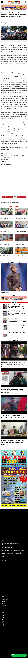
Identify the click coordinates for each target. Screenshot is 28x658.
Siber (9, 563)
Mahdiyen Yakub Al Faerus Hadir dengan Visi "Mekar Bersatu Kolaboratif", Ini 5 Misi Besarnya (6, 218)
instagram (5, 605)
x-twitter (5, 601)
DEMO (5, 159)
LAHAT (8, 159)
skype (4, 603)
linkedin (5, 609)
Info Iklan (20, 563)
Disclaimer (14, 563)
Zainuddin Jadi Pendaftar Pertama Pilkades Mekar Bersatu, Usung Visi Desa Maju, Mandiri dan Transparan (17, 320)
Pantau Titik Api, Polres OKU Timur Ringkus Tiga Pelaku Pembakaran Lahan (21, 257)
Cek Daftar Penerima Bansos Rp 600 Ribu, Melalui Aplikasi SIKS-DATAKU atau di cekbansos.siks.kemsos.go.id (16, 306)
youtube (5, 607)
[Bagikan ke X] (7, 157)
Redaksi (5, 563)
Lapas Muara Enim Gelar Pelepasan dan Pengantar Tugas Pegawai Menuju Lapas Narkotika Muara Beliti (21, 218)
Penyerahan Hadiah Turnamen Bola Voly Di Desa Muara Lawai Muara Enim (17, 334)
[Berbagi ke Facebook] (8, 157)
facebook (5, 599)
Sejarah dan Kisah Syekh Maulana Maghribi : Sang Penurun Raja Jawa (17, 326)
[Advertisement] (14, 524)
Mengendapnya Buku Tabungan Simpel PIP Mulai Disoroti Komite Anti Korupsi (16, 313)
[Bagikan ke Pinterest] (9, 157)
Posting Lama (21, 196)
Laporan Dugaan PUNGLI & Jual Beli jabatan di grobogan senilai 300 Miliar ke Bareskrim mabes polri (13, 364)
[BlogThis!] (6, 157)
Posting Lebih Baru (8, 196)
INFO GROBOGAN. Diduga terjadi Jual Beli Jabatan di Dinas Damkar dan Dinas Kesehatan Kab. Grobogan (13, 391)
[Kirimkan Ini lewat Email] (4, 157)
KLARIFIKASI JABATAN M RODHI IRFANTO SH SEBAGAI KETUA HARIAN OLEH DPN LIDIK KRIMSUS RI (13, 442)
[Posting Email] (2, 157)
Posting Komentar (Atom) (13, 202)
